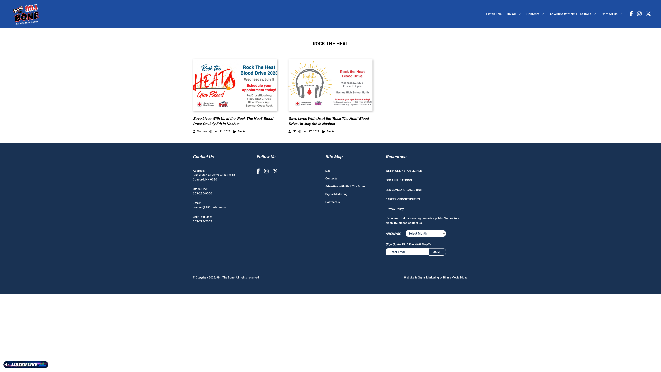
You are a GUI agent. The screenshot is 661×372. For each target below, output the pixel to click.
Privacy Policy (395, 209)
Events (241, 131)
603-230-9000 (202, 193)
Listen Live (494, 14)
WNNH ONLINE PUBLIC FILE (404, 170)
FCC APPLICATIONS (399, 180)
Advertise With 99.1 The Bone (570, 14)
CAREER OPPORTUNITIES (403, 199)
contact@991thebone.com (210, 207)
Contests (532, 14)
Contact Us (609, 14)
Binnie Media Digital (455, 277)
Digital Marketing (336, 194)
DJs (327, 170)
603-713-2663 (202, 221)
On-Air (511, 14)
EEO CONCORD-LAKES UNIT (404, 190)
